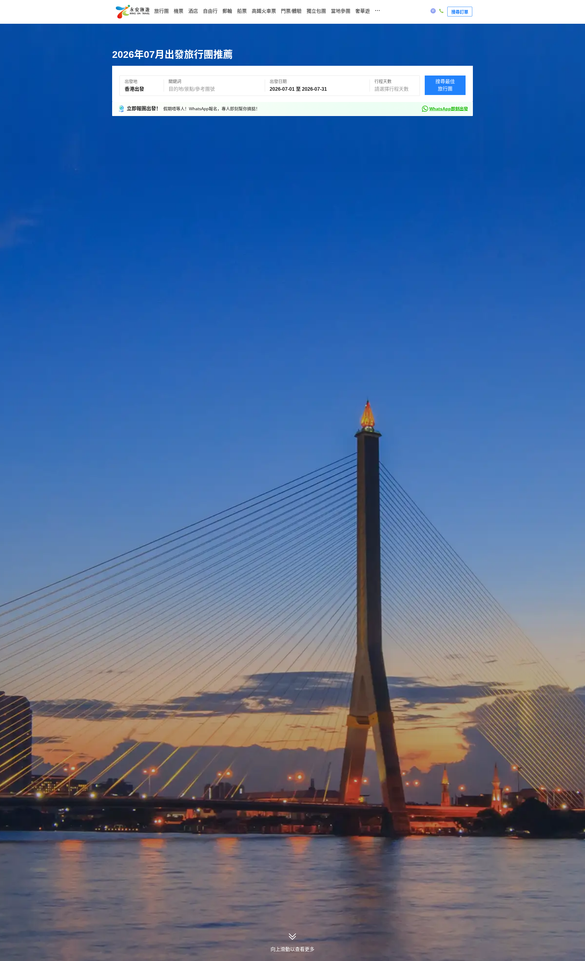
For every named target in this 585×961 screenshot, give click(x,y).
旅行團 (161, 11)
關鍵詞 (174, 81)
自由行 (210, 11)
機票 (178, 11)
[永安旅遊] (132, 12)
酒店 (193, 11)
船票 (242, 11)
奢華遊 (362, 11)
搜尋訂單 (459, 12)
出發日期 (278, 81)
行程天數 (383, 81)
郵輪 (227, 11)
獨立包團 (316, 11)
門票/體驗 (291, 11)
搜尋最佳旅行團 (445, 85)
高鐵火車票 (264, 11)
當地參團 (340, 11)
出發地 (131, 81)
